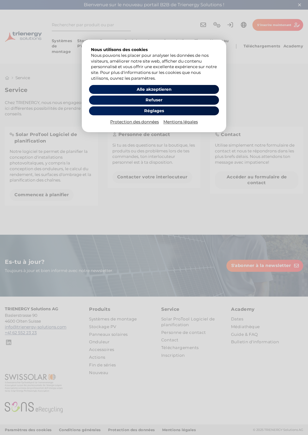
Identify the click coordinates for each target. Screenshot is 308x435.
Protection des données (134, 121)
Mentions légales (180, 121)
